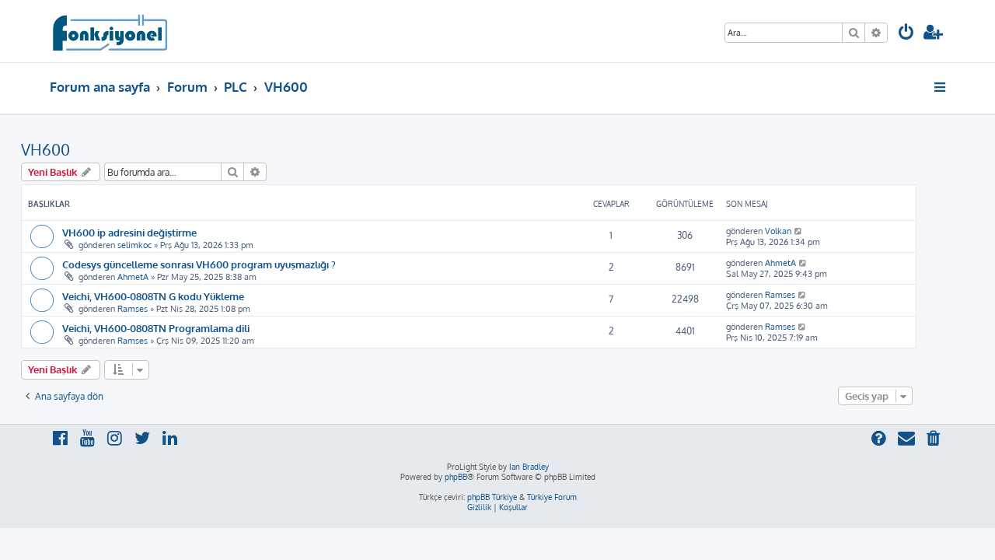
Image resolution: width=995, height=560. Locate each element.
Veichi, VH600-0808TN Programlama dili (156, 327)
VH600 (45, 149)
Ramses (132, 308)
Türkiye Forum (552, 497)
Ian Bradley (529, 466)
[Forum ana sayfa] (109, 31)
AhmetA (132, 276)
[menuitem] (906, 33)
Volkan (778, 231)
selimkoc (134, 245)
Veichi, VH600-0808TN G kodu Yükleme (153, 296)
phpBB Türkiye (492, 497)
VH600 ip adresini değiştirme (129, 232)
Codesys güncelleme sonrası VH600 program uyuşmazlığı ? (199, 264)
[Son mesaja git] (799, 231)
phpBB (456, 476)
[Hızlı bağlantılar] (941, 87)
